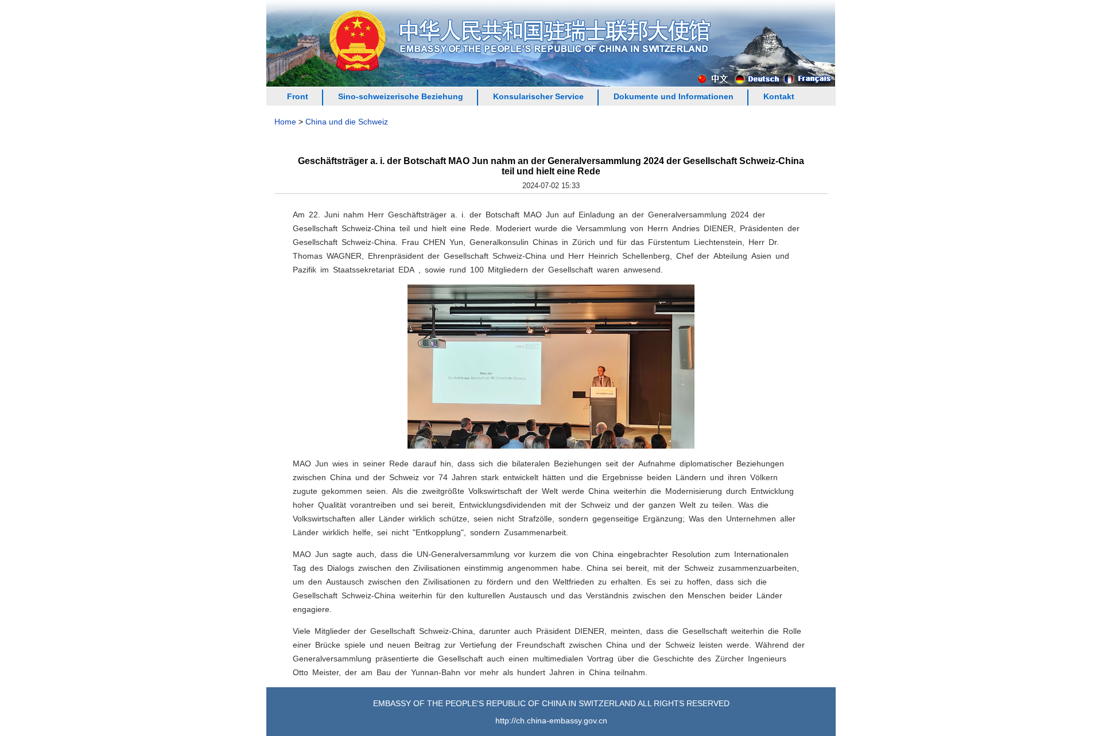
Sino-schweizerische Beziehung (400, 96)
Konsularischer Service (538, 96)
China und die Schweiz (346, 121)
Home (285, 121)
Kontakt (778, 96)
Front (297, 96)
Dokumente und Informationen (674, 96)
